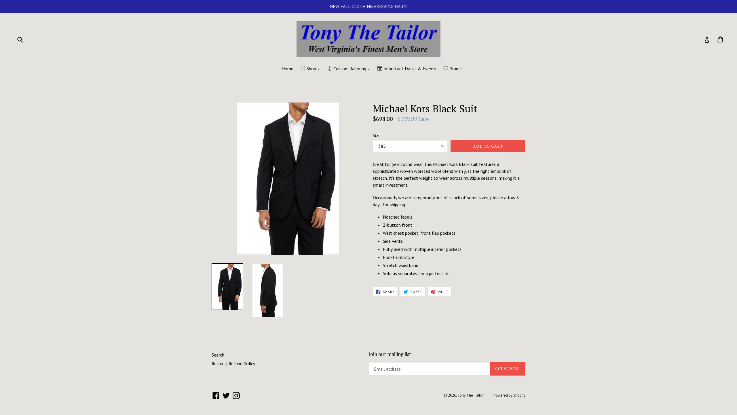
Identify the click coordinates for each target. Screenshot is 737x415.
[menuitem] (284, 69)
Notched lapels (398, 217)
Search (218, 355)
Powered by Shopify (509, 395)
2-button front (397, 225)
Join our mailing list (389, 354)
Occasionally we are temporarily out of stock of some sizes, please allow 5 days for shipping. (446, 201)
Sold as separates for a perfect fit (416, 273)
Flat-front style (398, 257)
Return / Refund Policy (233, 363)
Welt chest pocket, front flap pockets (419, 233)
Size (377, 135)
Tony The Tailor (470, 395)
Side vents (393, 241)
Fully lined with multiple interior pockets (422, 249)
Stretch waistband (400, 265)
